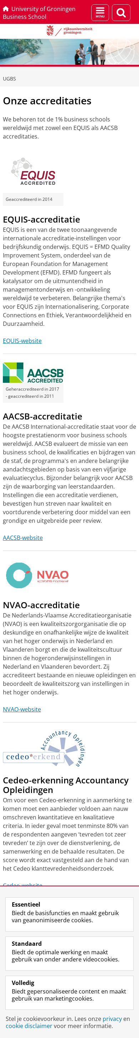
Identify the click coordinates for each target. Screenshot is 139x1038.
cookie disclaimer (29, 1025)
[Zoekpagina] (121, 12)
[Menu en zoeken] (100, 12)
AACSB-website (23, 538)
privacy (112, 1018)
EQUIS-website (22, 341)
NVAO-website (22, 709)
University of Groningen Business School (39, 13)
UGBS (9, 78)
